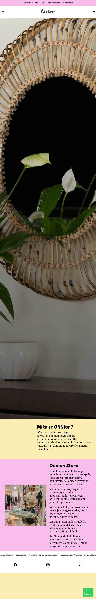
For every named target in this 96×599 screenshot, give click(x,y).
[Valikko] (3, 12)
